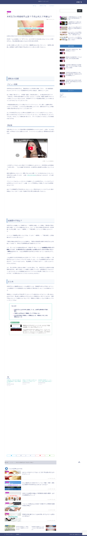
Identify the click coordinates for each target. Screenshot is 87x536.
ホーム (34, 5)
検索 (80, 10)
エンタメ (8, 11)
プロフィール (43, 5)
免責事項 (17, 534)
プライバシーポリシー (10, 534)
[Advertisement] (30, 64)
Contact (51, 5)
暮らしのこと (63, 96)
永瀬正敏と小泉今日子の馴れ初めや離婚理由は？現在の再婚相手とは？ (14, 381)
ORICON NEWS (31, 175)
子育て (61, 95)
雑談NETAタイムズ (43, 1)
